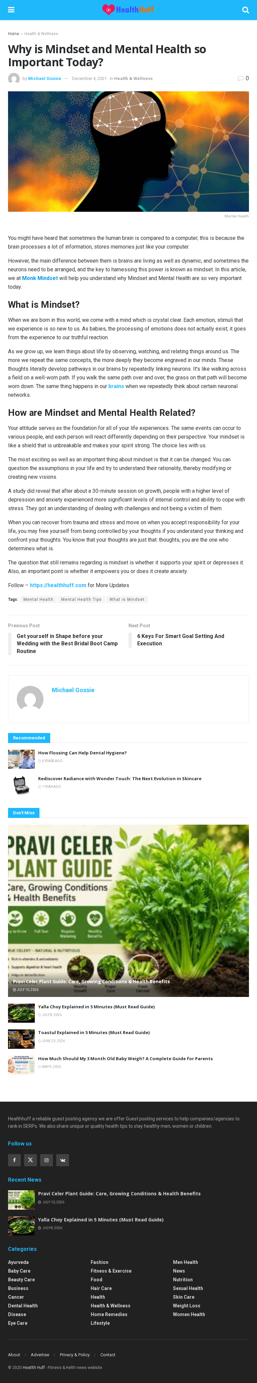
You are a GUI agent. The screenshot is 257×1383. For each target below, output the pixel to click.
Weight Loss (186, 1305)
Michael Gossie (44, 78)
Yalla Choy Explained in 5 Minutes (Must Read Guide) (96, 1007)
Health (98, 1297)
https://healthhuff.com (58, 585)
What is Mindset (127, 599)
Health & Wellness (41, 33)
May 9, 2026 (51, 1067)
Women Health (189, 1314)
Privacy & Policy (75, 1354)
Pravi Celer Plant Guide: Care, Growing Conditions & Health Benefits (91, 981)
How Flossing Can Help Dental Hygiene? (82, 753)
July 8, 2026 (51, 1015)
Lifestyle (100, 1323)
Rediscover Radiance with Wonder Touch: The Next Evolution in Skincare (119, 778)
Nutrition (183, 1279)
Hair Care (101, 1288)
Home (13, 33)
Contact (107, 1354)
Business (18, 1288)
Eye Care (17, 1323)
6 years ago (52, 761)
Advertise (40, 1354)
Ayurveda (18, 1262)
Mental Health (38, 599)
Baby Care (19, 1271)
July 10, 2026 (27, 990)
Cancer (16, 1297)
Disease (17, 1314)
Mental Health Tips (81, 599)
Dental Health (23, 1305)
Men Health (185, 1262)
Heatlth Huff (34, 1367)
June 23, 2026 (53, 1041)
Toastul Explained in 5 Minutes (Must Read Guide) (94, 1032)
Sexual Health (188, 1288)
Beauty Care (21, 1279)
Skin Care (183, 1297)
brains (116, 386)
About (14, 1354)
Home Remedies (109, 1314)
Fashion (99, 1262)
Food (96, 1279)
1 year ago (51, 787)
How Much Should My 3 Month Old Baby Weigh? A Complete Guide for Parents (125, 1058)
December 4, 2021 (89, 78)
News (179, 1271)
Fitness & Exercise (111, 1271)
